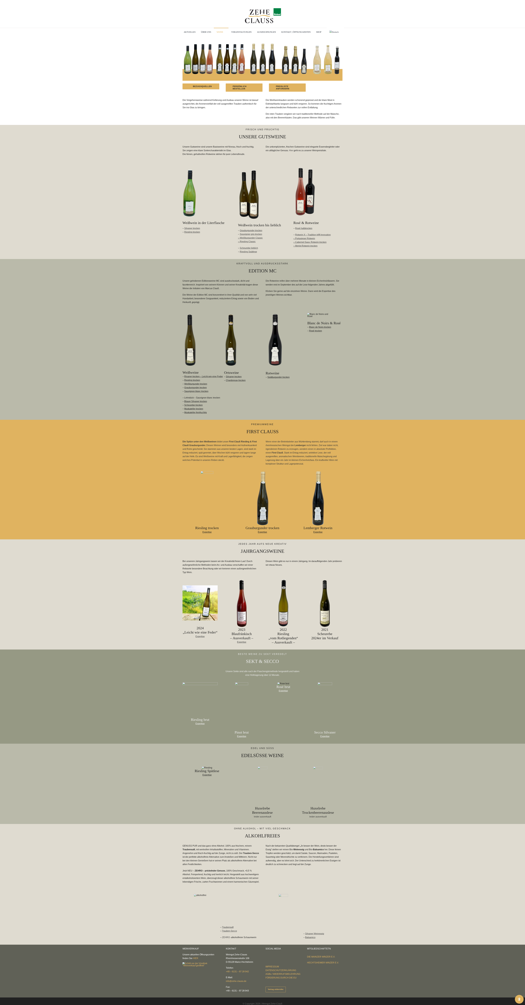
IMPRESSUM (272, 966)
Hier (291, 150)
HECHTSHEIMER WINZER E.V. (323, 962)
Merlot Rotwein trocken (306, 246)
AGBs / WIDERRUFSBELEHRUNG (283, 974)
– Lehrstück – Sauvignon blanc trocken (201, 398)
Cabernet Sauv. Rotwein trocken (310, 242)
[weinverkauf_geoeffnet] (199, 963)
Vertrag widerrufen (275, 989)
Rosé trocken (315, 331)
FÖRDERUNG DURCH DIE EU (281, 978)
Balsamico (310, 937)
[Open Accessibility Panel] (519, 999)
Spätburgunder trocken (278, 377)
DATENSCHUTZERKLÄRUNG (281, 970)
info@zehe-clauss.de (236, 981)
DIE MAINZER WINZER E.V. (321, 957)
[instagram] (271, 954)
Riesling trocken (192, 232)
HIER (195, 958)
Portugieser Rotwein (305, 238)
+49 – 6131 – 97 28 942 (237, 971)
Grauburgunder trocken (251, 230)
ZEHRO (226, 937)
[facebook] (266, 954)
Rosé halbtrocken (303, 228)
